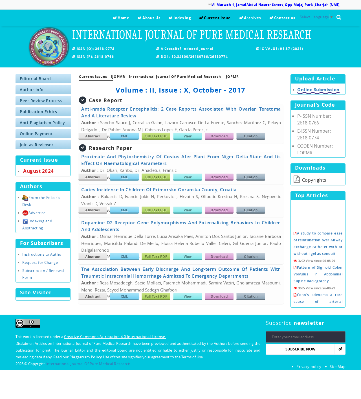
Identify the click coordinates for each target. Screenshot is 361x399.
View (188, 136)
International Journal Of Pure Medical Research (88, 363)
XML (124, 136)
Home (123, 17)
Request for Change (40, 262)
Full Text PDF (156, 136)
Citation (250, 136)
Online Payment (36, 133)
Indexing (182, 17)
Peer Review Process (41, 100)
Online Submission (318, 90)
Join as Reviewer (36, 144)
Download (219, 136)
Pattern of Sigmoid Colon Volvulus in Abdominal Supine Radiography (318, 269)
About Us (151, 17)
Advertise (37, 212)
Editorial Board (35, 78)
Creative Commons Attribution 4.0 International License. (115, 336)
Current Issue (217, 17)
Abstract (92, 136)
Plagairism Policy (86, 356)
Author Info (32, 89)
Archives (252, 17)
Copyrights (314, 180)
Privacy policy (308, 366)
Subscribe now (300, 349)
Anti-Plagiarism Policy (42, 122)
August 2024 (38, 171)
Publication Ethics (38, 111)
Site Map (337, 366)
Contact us (284, 17)
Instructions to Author (42, 254)
